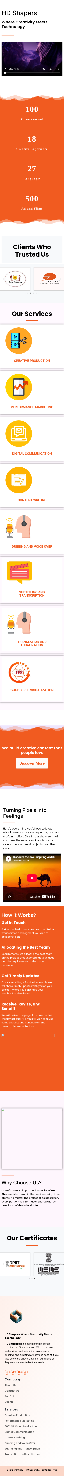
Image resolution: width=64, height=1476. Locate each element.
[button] (3, 279)
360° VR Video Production (21, 1426)
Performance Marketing (19, 1421)
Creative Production (17, 1415)
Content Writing (15, 1437)
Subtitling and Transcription (22, 1448)
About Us (10, 1385)
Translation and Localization (23, 1454)
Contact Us (12, 1391)
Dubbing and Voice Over (20, 1443)
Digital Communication (19, 1432)
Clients (9, 1402)
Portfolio (10, 1396)
